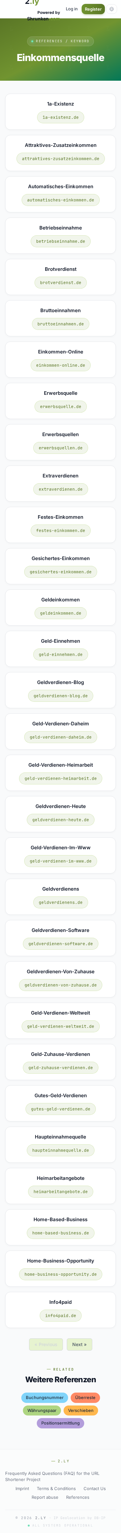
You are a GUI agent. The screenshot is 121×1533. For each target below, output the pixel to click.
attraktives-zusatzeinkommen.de (60, 158)
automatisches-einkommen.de (60, 200)
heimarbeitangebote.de (61, 1191)
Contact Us (95, 1488)
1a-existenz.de (61, 117)
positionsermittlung (60, 1423)
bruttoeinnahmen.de (60, 324)
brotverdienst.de (60, 282)
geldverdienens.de (61, 902)
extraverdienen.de (61, 489)
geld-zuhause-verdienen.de (60, 1067)
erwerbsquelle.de (60, 406)
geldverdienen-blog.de (61, 696)
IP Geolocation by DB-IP (80, 1518)
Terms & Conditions (56, 1488)
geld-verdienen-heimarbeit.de (61, 778)
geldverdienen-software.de (60, 943)
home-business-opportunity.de (61, 1274)
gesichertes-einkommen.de (61, 572)
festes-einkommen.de (60, 530)
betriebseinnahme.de (60, 241)
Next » (79, 1344)
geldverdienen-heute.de (60, 820)
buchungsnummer (45, 1397)
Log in (72, 8)
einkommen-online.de (60, 365)
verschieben (81, 1410)
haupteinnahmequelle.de (60, 1150)
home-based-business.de (60, 1233)
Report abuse (45, 1497)
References (77, 1497)
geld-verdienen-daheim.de (61, 737)
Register (93, 9)
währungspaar (41, 1410)
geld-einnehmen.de (61, 654)
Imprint (22, 1488)
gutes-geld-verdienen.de (60, 1109)
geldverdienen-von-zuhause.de (61, 985)
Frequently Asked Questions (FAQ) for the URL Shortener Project (52, 1476)
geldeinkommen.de (60, 613)
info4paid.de (60, 1315)
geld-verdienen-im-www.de (61, 861)
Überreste (85, 1397)
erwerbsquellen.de (61, 448)
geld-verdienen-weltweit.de (60, 1026)
